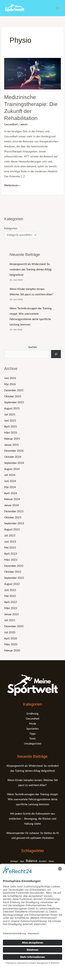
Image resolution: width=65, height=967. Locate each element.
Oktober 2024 (12, 457)
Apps (22, 861)
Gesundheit (11, 124)
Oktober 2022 (12, 572)
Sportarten (32, 728)
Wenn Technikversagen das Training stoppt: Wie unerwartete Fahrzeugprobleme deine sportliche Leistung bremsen (32, 799)
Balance (31, 861)
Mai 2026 (10, 384)
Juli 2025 (9, 414)
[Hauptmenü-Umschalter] (58, 8)
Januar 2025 (11, 445)
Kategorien (10, 228)
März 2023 (10, 560)
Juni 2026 (10, 378)
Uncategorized (32, 743)
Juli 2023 (9, 535)
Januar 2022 (11, 614)
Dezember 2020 (13, 626)
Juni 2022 (10, 590)
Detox (51, 861)
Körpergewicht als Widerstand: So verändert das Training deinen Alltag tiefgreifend (30, 269)
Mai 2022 (10, 596)
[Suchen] (56, 354)
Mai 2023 (10, 547)
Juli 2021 (9, 620)
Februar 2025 (12, 439)
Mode (32, 723)
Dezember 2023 (13, 511)
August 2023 (12, 529)
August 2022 (12, 584)
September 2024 (14, 463)
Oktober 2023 (12, 517)
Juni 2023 (10, 541)
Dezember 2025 (13, 390)
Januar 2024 (11, 505)
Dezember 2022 (13, 566)
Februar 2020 (12, 650)
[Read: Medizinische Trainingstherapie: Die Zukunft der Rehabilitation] (32, 73)
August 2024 (12, 469)
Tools (32, 738)
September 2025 (14, 402)
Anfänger (14, 861)
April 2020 (10, 638)
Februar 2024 (12, 499)
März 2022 (10, 608)
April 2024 (10, 493)
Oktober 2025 (12, 396)
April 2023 (10, 553)
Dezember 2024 (13, 451)
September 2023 (14, 523)
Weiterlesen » (12, 185)
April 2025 (10, 426)
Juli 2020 (9, 632)
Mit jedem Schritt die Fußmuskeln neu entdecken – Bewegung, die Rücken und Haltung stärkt (32, 818)
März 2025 (10, 432)
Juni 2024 (10, 481)
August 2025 (12, 408)
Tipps (32, 733)
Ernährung (32, 713)
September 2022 (14, 578)
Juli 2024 (9, 475)
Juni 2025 (10, 420)
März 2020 (10, 644)
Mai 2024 (10, 487)
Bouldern (43, 861)
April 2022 (10, 602)
